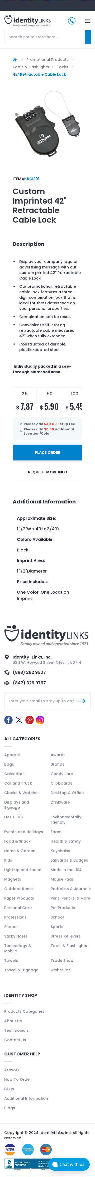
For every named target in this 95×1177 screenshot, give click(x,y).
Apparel (12, 754)
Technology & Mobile (17, 948)
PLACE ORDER (47, 452)
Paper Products (19, 898)
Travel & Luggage (21, 970)
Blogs (9, 1108)
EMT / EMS (13, 817)
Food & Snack (17, 841)
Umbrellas (60, 970)
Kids (8, 860)
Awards (58, 754)
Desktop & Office (67, 792)
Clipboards (61, 783)
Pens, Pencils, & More (70, 898)
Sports (57, 926)
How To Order (17, 1079)
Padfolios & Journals (71, 888)
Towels (11, 960)
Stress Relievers (66, 936)
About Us (13, 1021)
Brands (57, 764)
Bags (9, 764)
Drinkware (60, 802)
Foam (56, 831)
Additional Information (26, 1098)
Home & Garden (19, 850)
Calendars (14, 773)
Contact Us (15, 1040)
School (57, 917)
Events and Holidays (23, 831)
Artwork (12, 1070)
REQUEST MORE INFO (47, 472)
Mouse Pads (62, 879)
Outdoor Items (18, 888)
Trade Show (62, 960)
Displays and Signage (16, 805)
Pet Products (63, 907)
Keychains (60, 850)
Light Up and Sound (22, 869)
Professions (15, 917)
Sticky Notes (16, 936)
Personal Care (18, 907)
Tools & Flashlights (69, 945)
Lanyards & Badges (69, 860)
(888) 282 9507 (29, 672)
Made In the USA (66, 869)
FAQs (9, 1089)
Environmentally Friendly (66, 819)
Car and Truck (18, 783)
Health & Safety (66, 841)
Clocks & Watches (22, 792)
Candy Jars (62, 773)
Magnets (12, 879)
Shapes (11, 926)
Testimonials (16, 1030)
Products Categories (24, 1011)
